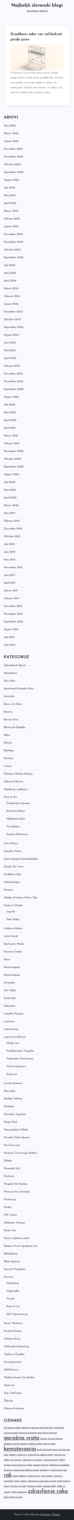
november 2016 (13, 614)
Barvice (8, 711)
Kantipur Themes (50, 1514)
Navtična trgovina (15, 1114)
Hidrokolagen (12, 882)
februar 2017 (11, 598)
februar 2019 (11, 521)
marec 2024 (11, 288)
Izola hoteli (11, 936)
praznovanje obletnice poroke (26, 1470)
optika (29, 1465)
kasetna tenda (49, 1444)
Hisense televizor (55, 1439)
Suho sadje (13, 919)
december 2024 (13, 234)
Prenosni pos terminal (16, 1191)
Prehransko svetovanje (19, 1058)
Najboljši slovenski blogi (37, 5)
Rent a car (13, 1306)
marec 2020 (11, 505)
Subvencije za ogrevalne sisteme (42, 1481)
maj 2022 (10, 412)
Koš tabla (10, 990)
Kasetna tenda (13, 951)
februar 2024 (12, 296)
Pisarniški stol (12, 1168)
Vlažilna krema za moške (19, 1377)
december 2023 (13, 311)
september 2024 (14, 257)
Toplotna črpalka (14, 1354)
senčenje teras (33, 1476)
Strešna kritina (12, 1331)
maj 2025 (10, 195)
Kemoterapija (12, 967)
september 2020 (14, 466)
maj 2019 (9, 513)
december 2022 (13, 373)
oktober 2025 (12, 164)
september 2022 (14, 389)
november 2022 (13, 381)
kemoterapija (20, 1449)
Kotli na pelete (15, 811)
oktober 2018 (12, 536)
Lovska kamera (13, 1083)
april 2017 (10, 583)
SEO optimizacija (17, 1314)
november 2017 (13, 567)
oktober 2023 (12, 319)
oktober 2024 (12, 249)
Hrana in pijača (13, 905)
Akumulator (10, 673)
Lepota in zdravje (15, 1037)
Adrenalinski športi (15, 665)
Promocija (10, 1199)
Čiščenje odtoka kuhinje (18, 773)
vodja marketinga (19, 1492)
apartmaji (25, 1428)
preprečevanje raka (58, 1470)
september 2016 (13, 621)
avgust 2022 (11, 397)
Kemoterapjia (12, 975)
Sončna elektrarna (17, 834)
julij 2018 (9, 544)
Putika (7, 1207)
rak (8, 1475)
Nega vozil (10, 1122)
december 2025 (13, 149)
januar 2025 (11, 226)
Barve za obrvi (13, 704)
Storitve (8, 1277)
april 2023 (10, 358)
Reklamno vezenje (14, 1222)
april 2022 (10, 420)
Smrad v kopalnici (15, 1269)
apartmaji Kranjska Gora (42, 1428)
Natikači (9, 1106)
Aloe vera (9, 680)
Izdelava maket (13, 928)
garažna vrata (21, 1438)
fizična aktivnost (49, 1433)
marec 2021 (11, 435)
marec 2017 (11, 590)
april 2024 (10, 280)
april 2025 (10, 203)
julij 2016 (9, 637)
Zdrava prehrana (14, 1408)
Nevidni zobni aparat (17, 1137)
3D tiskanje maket (12, 1428)
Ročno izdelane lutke (16, 1238)
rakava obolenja (20, 1476)
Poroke (10, 1298)
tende (59, 1481)
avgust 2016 (11, 629)
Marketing (12, 1283)
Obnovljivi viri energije (32, 1460)
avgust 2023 (11, 335)
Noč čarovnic (12, 1145)
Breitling (8, 750)
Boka (7, 735)
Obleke (8, 1160)
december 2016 (13, 606)
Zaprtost (11, 1074)
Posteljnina (12, 826)
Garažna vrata (12, 851)
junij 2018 (9, 552)
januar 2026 (11, 141)
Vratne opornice (16, 1066)
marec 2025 (11, 211)
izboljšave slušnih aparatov (16, 1444)
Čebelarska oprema (18, 803)
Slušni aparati (12, 1261)
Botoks (8, 742)
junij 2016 (9, 645)
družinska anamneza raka (30, 1433)
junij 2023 (10, 342)
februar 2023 (12, 366)
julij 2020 (9, 482)
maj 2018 (9, 559)
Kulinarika (9, 1006)
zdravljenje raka (48, 1491)
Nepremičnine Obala (16, 1129)
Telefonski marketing (16, 1346)
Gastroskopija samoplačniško (21, 859)
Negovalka (13, 1291)
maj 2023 (10, 350)
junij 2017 (9, 575)
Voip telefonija (12, 1393)
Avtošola (9, 696)
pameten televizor (41, 1465)
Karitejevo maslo (14, 944)
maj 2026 (10, 125)
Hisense (8, 890)
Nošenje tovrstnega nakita (20, 1153)
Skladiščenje (11, 1253)
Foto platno (11, 843)
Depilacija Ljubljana (15, 789)
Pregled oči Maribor (16, 1184)
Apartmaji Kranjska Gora (19, 688)
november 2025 (13, 156)
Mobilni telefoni (13, 1098)
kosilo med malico (44, 1450)
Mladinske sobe (15, 818)
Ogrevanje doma (50, 1460)
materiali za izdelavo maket (40, 1455)
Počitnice (9, 1176)
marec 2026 (11, 133)
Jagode (10, 911)
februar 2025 (12, 218)
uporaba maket (49, 1486)
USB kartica (11, 1369)
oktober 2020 (12, 459)
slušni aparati (47, 1476)
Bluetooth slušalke (14, 727)
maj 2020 (10, 490)
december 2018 (13, 528)
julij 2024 (9, 265)
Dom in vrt (10, 797)
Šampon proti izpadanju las (21, 1246)
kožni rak (57, 1450)
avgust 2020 (11, 474)
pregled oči (44, 1470)
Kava (7, 959)
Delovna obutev (13, 781)
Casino (8, 766)
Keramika (9, 982)
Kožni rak (10, 998)
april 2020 (10, 497)
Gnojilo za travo (14, 866)
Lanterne (9, 1021)
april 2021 (10, 428)
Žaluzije (8, 1400)
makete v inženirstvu (18, 1455)
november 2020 (14, 451)
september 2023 (14, 327)
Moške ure (12, 1043)
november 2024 (13, 242)
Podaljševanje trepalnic (20, 1051)
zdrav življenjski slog (13, 1497)
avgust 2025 (11, 180)
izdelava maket (35, 1444)
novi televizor (15, 1460)
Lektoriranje (11, 1029)
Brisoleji (8, 758)
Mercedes (9, 1091)
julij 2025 (9, 187)
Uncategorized (12, 1362)
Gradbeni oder (12, 874)
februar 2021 (11, 443)
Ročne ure (10, 1230)
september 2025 (14, 172)
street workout (20, 1481)
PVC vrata (10, 1215)
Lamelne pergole (13, 1013)
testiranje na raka (18, 1486)
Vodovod (9, 1385)
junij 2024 (10, 273)
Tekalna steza (12, 1338)
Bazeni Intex (11, 719)
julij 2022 (9, 404)
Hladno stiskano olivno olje (20, 897)
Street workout (13, 1323)
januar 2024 (11, 304)
